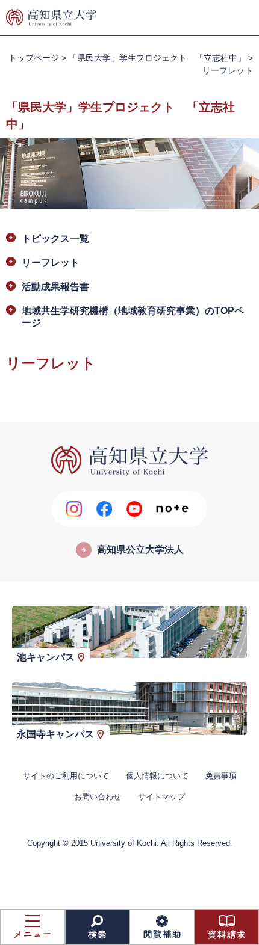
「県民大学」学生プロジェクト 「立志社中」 (157, 58)
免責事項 (221, 775)
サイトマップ (161, 796)
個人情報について (157, 775)
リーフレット (51, 262)
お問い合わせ (97, 796)
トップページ (33, 58)
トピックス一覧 (55, 238)
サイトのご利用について (66, 775)
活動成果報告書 (55, 287)
